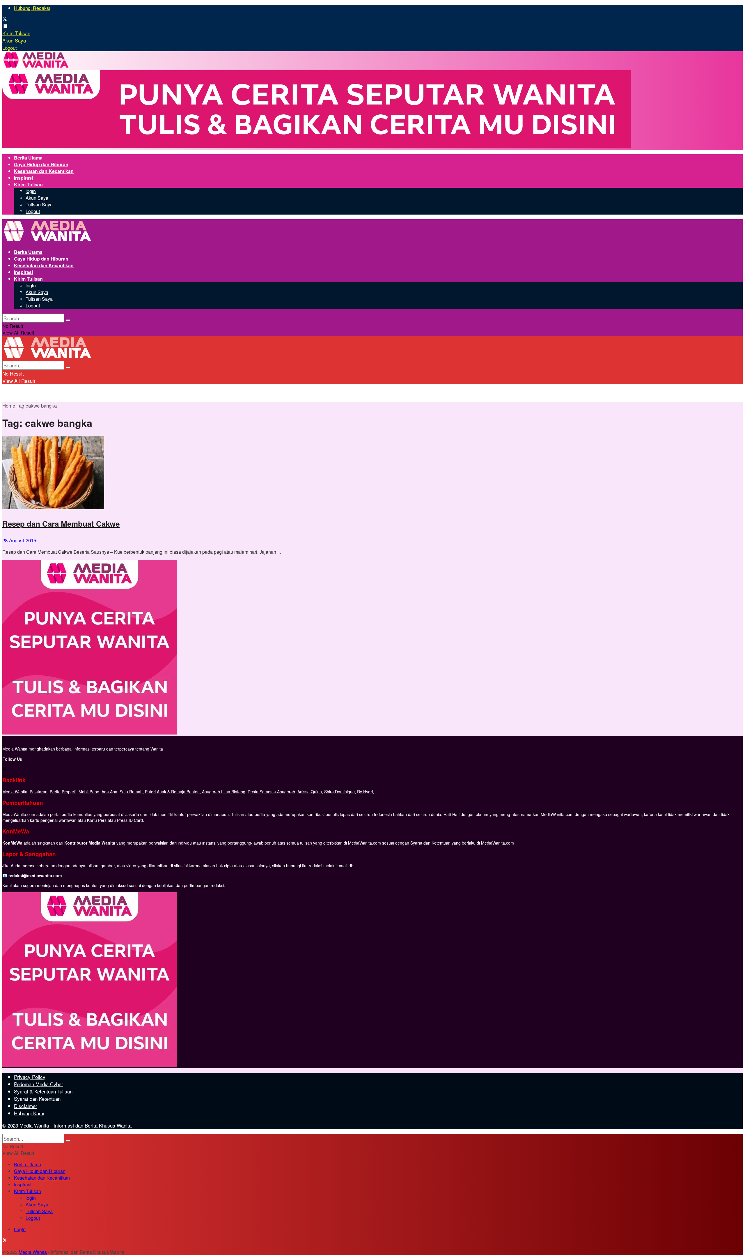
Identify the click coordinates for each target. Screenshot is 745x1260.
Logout (9, 47)
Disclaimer (25, 1105)
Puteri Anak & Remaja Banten (172, 791)
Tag (20, 405)
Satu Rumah (131, 791)
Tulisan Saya (39, 204)
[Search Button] (67, 320)
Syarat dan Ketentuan (37, 1098)
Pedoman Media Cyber (38, 1084)
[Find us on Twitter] (4, 19)
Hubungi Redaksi (32, 8)
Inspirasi (23, 177)
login (31, 191)
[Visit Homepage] (36, 66)
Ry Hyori (365, 791)
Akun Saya (14, 40)
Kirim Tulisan (16, 33)
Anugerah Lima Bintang (223, 791)
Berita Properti (63, 791)
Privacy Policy (29, 1076)
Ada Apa (109, 791)
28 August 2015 (19, 540)
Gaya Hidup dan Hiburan (41, 164)
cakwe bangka (41, 405)
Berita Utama (28, 157)
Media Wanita (14, 791)
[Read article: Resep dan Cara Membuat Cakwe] (372, 473)
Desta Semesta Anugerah (271, 791)
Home (8, 405)
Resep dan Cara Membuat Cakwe (61, 523)
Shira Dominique (339, 791)
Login (20, 1229)
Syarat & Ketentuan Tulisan (43, 1091)
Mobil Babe (89, 791)
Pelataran (38, 791)
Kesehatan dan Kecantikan (44, 171)
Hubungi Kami (29, 1113)
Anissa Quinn (309, 791)
